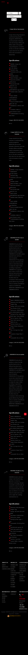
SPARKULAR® (14, 564)
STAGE (3, 602)
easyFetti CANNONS (22, 579)
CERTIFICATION (5, 568)
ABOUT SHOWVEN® (5, 565)
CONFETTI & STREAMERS (22, 569)
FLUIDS (21, 572)
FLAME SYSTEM (13, 581)
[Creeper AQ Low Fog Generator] (5, 30)
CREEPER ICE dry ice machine (17, 354)
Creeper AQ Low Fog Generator (17, 29)
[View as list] (15, 19)
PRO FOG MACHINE (19, 120)
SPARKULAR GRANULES (22, 565)
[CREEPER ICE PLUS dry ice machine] (5, 239)
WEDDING (4, 596)
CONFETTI (13, 574)
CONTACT (13, 594)
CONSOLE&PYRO (14, 572)
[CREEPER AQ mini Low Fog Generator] (5, 472)
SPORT (3, 598)
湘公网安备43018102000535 (15, 615)
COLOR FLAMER (13, 585)
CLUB (3, 600)
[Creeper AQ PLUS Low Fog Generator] (5, 133)
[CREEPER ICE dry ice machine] (5, 355)
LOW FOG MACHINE (19, 342)
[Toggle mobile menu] (8, 3)
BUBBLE (13, 578)
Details (11, 123)
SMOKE (12, 568)
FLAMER (13, 566)
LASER (12, 576)
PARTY (4, 594)
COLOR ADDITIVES (22, 575)
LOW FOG (13, 570)
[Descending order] (19, 13)
